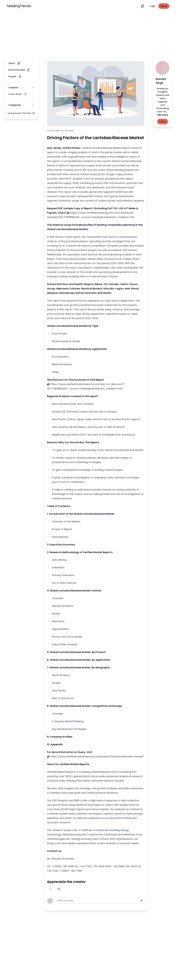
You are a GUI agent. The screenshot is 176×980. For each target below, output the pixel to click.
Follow (162, 121)
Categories (14, 105)
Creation (13, 87)
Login (152, 6)
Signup (163, 6)
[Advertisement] (88, 34)
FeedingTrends (19, 6)
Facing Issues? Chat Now (19, 113)
